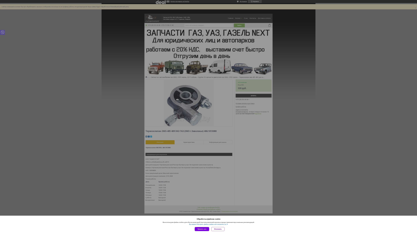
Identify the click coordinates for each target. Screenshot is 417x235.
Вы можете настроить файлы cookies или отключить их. (207, 224)
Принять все (202, 229)
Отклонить (218, 229)
